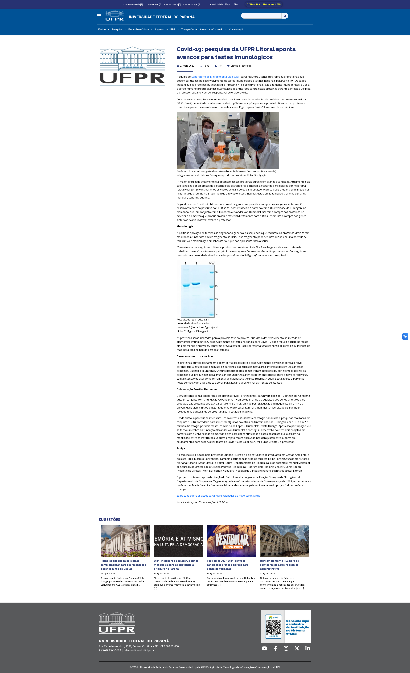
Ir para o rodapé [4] (191, 4)
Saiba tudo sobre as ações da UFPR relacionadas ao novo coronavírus (218, 495)
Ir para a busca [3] (172, 4)
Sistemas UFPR (272, 4)
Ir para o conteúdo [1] (133, 4)
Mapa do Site (231, 4)
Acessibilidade (216, 4)
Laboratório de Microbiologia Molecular (215, 76)
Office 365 (253, 4)
